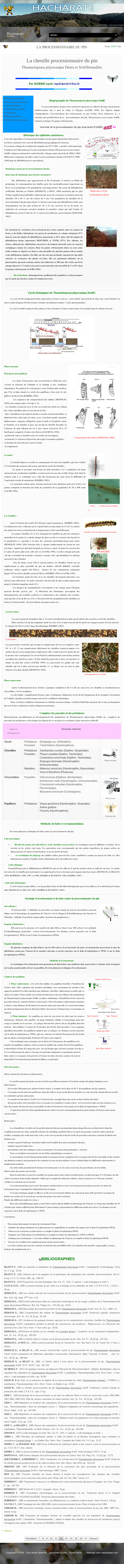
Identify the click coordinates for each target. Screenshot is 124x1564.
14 (71, 1538)
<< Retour (7, 1530)
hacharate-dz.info (58, 1552)
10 (51, 1538)
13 (66, 1538)
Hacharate (15, 33)
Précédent (31, 1538)
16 (81, 1538)
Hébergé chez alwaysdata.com (102, 1552)
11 (56, 1538)
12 (61, 1538)
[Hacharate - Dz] (62, 15)
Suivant (93, 1538)
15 (76, 1538)
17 (86, 1538)
